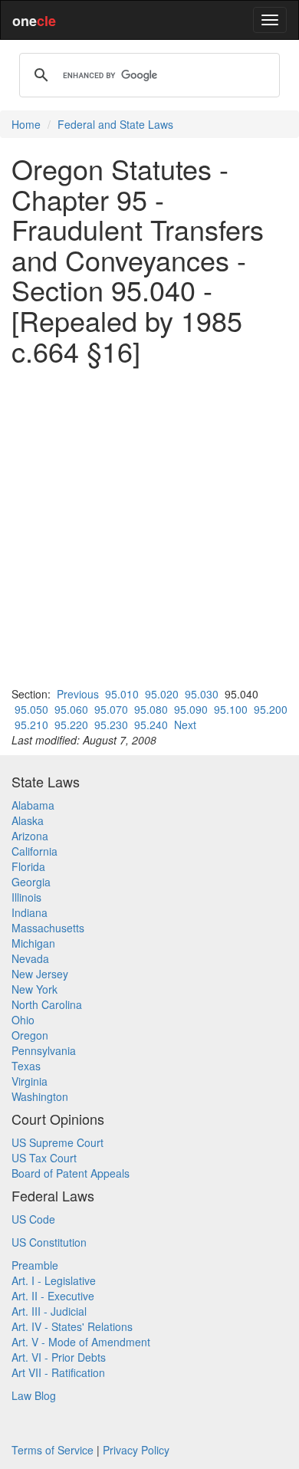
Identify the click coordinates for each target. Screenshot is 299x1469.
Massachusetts (48, 927)
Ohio (23, 1019)
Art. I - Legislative (54, 1280)
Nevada (30, 958)
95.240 (151, 724)
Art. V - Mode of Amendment (81, 1341)
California (35, 851)
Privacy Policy (136, 1449)
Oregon (30, 1035)
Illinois (26, 897)
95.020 (162, 694)
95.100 (231, 709)
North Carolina (47, 1004)
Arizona (30, 835)
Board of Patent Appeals (71, 1173)
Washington (40, 1096)
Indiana (30, 912)
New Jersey (40, 973)
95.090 (191, 709)
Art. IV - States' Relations (72, 1326)
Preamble (35, 1265)
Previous (78, 694)
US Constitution (49, 1242)
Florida (28, 866)
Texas (26, 1065)
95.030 (202, 694)
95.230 (111, 724)
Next (185, 724)
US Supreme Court (58, 1142)
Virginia (30, 1081)
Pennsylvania (44, 1050)
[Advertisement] (149, 525)
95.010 (122, 694)
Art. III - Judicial (49, 1311)
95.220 (71, 724)
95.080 (151, 709)
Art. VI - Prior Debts (59, 1357)
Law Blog (34, 1395)
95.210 (31, 724)
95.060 (71, 709)
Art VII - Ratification (58, 1372)
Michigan (33, 943)
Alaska (28, 820)
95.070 (111, 709)
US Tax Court (44, 1157)
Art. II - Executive (53, 1295)
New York (35, 989)
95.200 (271, 709)
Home (26, 124)
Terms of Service (53, 1449)
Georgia (31, 881)
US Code (33, 1219)
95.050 (31, 709)
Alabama (33, 805)
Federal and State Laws (115, 124)
